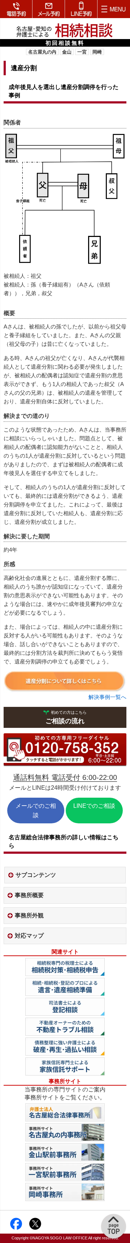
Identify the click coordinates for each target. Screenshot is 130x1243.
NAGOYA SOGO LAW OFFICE (59, 1238)
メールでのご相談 (36, 810)
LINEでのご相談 (94, 806)
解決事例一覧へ (107, 697)
